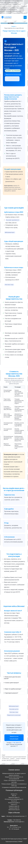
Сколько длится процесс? (12, 682)
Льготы (13, 801)
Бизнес (13, 794)
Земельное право (13, 797)
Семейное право (13, 806)
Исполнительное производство (13, 799)
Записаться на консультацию (13, 74)
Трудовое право (13, 808)
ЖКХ (13, 795)
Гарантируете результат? (11, 693)
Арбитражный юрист (10, 232)
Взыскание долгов (13, 709)
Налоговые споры (9, 284)
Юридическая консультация (13, 715)
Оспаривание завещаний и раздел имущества (14, 787)
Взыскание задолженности (12, 220)
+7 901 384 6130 (13, 78)
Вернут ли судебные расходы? (13, 689)
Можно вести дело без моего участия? (12, 677)
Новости (13, 804)
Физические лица (13, 809)
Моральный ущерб (13, 802)
